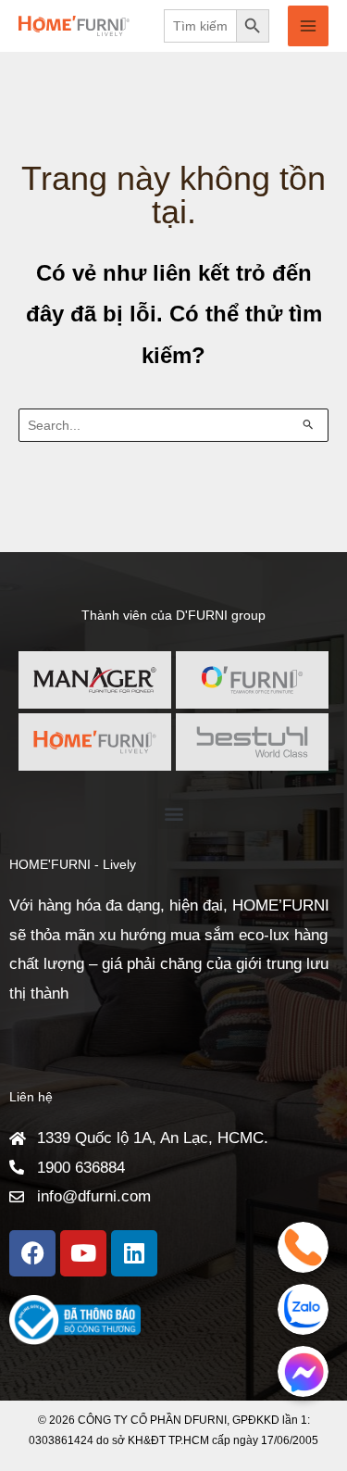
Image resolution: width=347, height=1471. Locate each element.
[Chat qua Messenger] (303, 1371)
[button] (173, 813)
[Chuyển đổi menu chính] (308, 26)
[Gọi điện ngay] (303, 1247)
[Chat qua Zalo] (303, 1309)
